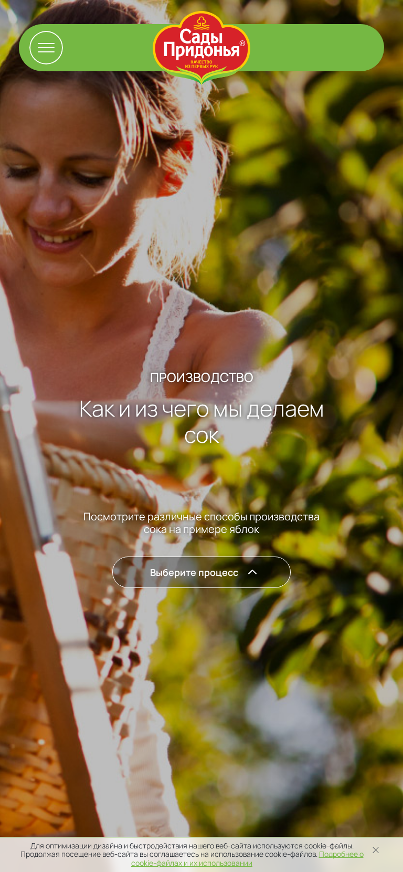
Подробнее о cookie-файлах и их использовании (247, 858)
